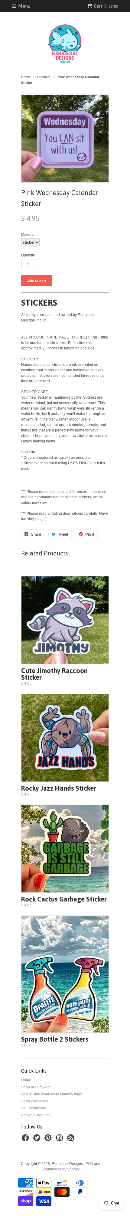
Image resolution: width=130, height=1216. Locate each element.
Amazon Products (35, 1115)
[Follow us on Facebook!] (26, 1139)
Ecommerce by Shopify (61, 1169)
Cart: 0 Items (106, 6)
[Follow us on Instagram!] (60, 1139)
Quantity (28, 255)
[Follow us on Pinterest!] (49, 1139)
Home (26, 1080)
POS (89, 1164)
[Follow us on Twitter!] (37, 1139)
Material (27, 234)
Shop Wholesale (34, 1101)
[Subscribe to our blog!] (71, 1139)
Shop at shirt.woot (35, 1087)
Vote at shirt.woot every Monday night (51, 1094)
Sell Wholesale (33, 1108)
